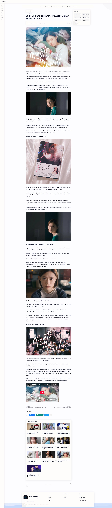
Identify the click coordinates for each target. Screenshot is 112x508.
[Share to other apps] (50, 415)
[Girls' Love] (53, 7)
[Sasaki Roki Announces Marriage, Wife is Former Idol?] (63, 426)
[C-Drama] (41, 7)
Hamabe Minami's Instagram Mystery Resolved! (33, 433)
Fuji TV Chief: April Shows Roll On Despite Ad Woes (33, 461)
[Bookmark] (108, 2)
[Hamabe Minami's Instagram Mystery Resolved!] (34, 426)
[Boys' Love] (58, 7)
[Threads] (28, 501)
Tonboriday (5, 1)
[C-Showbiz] (47, 7)
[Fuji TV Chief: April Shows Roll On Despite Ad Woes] (34, 454)
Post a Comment (49, 485)
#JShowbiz (29, 411)
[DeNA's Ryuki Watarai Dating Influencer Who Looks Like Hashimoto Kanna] (48, 426)
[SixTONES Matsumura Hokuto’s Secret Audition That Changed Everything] (48, 440)
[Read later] (68, 23)
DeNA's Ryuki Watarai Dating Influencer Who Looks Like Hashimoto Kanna (48, 433)
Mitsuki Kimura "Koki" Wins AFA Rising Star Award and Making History (48, 461)
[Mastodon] (32, 501)
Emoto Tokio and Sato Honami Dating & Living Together (63, 447)
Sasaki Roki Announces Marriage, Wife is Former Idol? (63, 433)
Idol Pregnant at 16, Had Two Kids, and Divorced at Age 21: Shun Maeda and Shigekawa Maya (33, 475)
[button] (110, 2)
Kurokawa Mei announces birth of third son (63, 461)
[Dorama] (63, 7)
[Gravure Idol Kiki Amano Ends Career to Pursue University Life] (34, 440)
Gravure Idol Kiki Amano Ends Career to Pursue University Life (33, 447)
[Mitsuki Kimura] (48, 454)
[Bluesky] (25, 501)
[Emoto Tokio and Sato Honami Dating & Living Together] (63, 440)
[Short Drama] (69, 7)
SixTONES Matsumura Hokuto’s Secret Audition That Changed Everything (48, 447)
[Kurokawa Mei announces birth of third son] (63, 454)
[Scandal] (74, 7)
